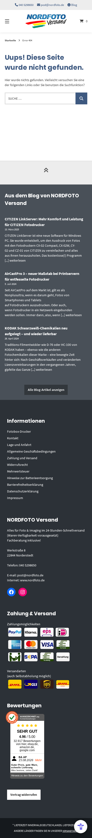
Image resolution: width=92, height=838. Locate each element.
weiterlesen (17, 260)
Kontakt (12, 438)
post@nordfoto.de (52, 5)
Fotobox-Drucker (19, 431)
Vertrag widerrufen (23, 794)
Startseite (10, 40)
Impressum (15, 498)
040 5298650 (26, 5)
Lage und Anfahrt (19, 445)
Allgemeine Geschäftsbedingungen (31, 451)
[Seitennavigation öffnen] (13, 21)
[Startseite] (46, 21)
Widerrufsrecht (17, 465)
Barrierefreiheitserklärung (25, 484)
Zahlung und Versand (22, 458)
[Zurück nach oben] (46, 172)
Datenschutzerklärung (22, 491)
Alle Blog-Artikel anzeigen (46, 390)
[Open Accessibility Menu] (80, 826)
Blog (74, 5)
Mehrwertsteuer (18, 471)
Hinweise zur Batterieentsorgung (30, 478)
